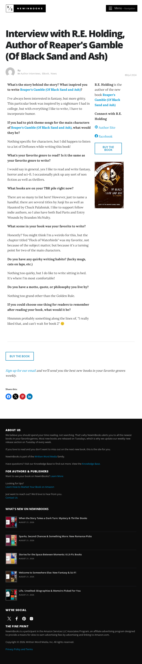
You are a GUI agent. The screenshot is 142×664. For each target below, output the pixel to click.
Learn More (56, 476)
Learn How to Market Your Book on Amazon (30, 487)
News (54, 73)
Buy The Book (108, 148)
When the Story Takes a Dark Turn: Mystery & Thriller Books (53, 518)
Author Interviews (30, 73)
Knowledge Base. (91, 463)
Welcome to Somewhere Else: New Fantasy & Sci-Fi (47, 572)
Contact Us (12, 497)
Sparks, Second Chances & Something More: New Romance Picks (55, 536)
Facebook (105, 136)
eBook (45, 73)
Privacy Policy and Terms (19, 649)
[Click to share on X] (15, 396)
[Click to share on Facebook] (8, 396)
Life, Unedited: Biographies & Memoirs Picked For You (50, 590)
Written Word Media (46, 456)
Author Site (107, 128)
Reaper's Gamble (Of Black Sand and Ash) (50, 90)
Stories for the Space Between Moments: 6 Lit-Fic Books (50, 554)
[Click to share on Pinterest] (23, 396)
